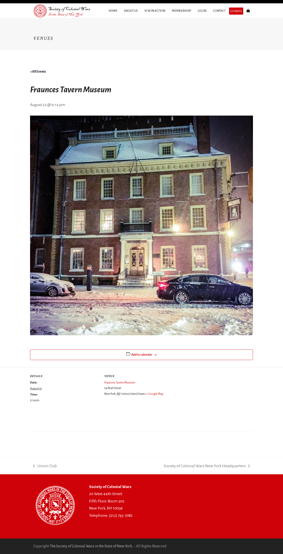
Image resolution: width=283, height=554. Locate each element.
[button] (248, 11)
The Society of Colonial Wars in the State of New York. (91, 546)
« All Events (38, 71)
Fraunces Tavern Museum (119, 382)
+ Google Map (154, 393)
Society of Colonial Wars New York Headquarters (205, 467)
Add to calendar (141, 354)
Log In (225, 490)
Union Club (45, 467)
